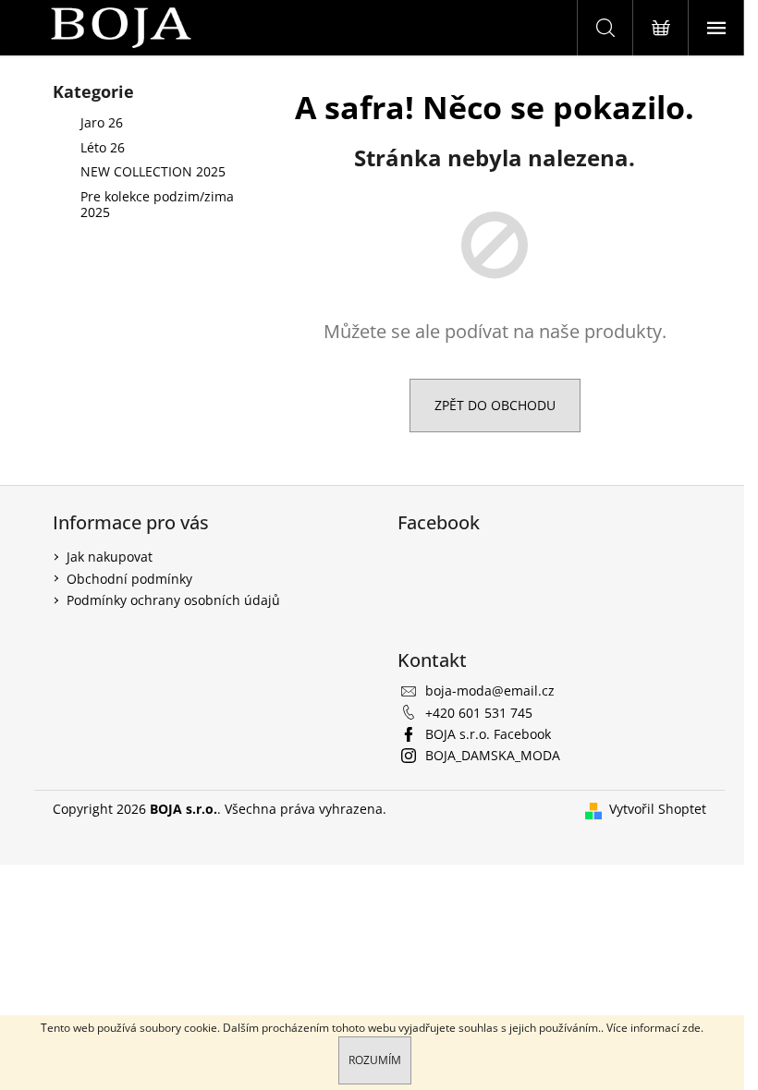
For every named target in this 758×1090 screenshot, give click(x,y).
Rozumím (374, 1060)
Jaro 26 (101, 122)
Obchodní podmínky (129, 578)
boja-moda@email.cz (490, 690)
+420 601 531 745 (478, 712)
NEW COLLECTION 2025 (153, 171)
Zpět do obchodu (495, 405)
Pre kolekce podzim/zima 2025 (157, 204)
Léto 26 (102, 147)
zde (691, 1028)
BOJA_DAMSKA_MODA (492, 755)
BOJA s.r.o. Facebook (488, 734)
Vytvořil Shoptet (657, 809)
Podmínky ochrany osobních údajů (173, 600)
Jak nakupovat (110, 556)
